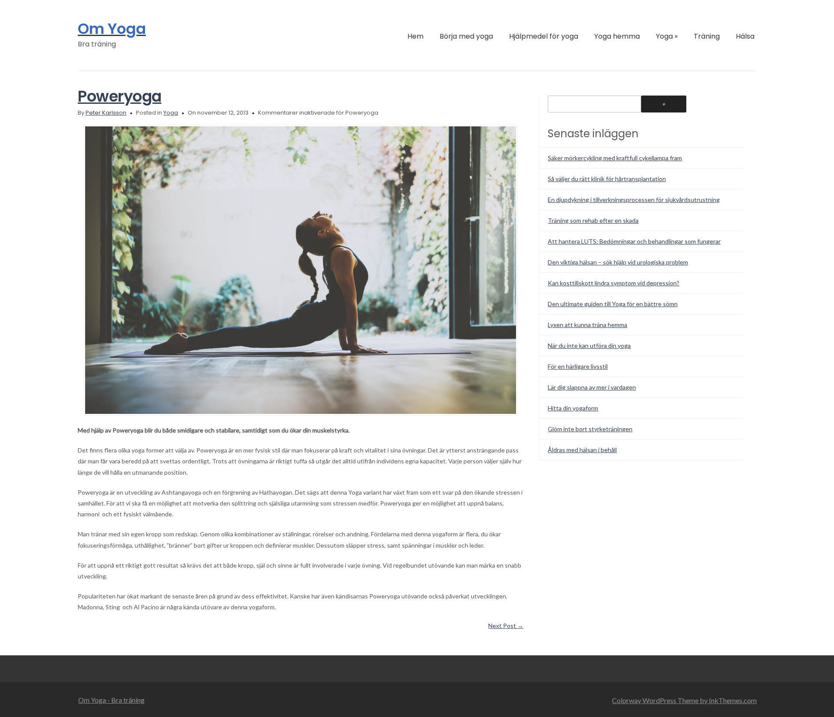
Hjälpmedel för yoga (543, 36)
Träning (707, 36)
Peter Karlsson (106, 113)
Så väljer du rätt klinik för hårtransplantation (607, 178)
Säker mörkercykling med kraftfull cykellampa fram (615, 158)
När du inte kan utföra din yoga (589, 345)
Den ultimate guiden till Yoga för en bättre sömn (613, 303)
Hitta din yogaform (573, 408)
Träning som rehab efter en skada (593, 220)
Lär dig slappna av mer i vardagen (592, 387)
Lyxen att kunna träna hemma (587, 324)
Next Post (505, 625)
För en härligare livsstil (578, 366)
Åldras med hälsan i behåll (582, 449)
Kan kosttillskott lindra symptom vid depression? (613, 283)
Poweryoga (120, 96)
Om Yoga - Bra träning (111, 700)
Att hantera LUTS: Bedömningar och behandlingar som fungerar (634, 241)
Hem (415, 36)
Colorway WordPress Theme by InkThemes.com (684, 700)
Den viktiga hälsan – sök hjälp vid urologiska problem (618, 262)
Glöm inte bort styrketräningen (590, 429)
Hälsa (745, 36)
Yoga (667, 36)
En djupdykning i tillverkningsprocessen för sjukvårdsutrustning (634, 199)
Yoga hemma (617, 36)
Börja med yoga (466, 36)
